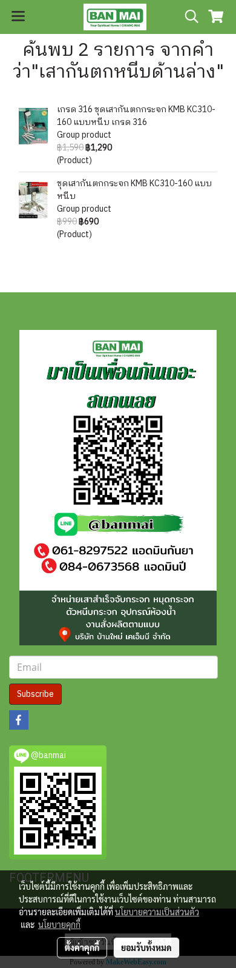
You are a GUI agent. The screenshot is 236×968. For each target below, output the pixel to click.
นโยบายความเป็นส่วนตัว (157, 911)
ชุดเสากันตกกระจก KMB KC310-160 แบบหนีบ (134, 189)
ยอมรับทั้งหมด (146, 947)
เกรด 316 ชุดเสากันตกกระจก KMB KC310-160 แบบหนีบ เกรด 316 (136, 116)
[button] (187, 17)
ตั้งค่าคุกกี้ (82, 947)
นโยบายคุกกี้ (59, 924)
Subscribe (35, 694)
